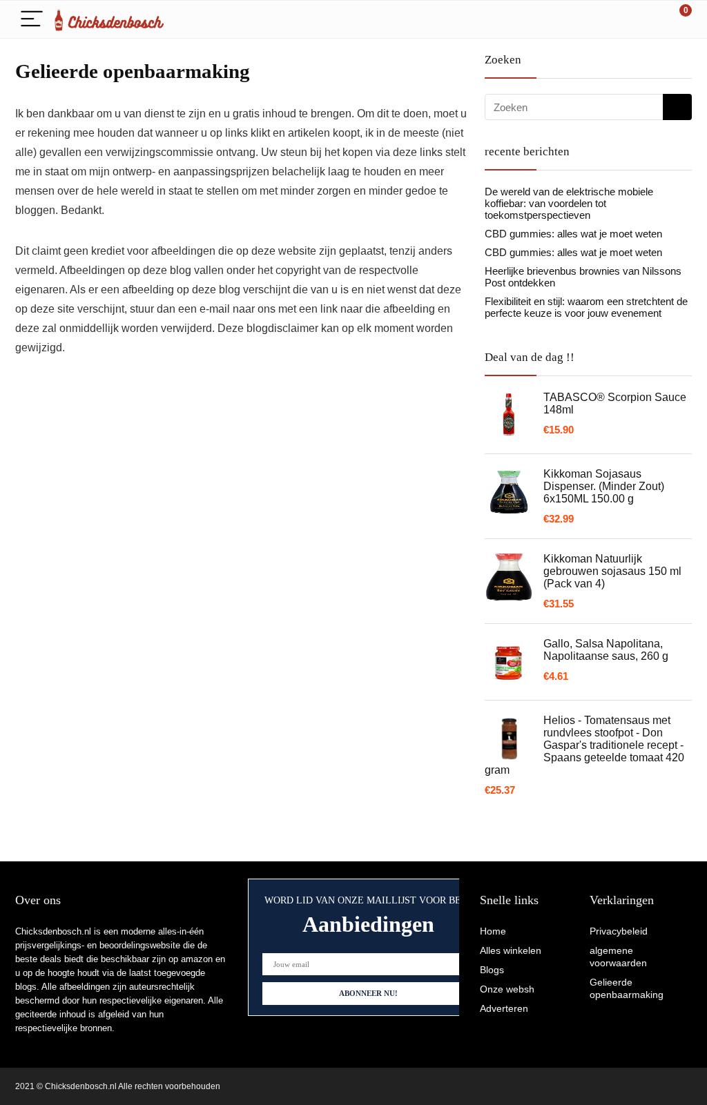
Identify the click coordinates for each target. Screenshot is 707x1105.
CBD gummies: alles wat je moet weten (573, 233)
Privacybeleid (619, 931)
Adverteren (504, 1008)
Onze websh (507, 989)
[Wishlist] (648, 19)
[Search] (619, 19)
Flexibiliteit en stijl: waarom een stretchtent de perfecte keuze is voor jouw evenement (586, 307)
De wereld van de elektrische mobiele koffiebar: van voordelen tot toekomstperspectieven (569, 203)
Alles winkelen (510, 950)
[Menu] (31, 19)
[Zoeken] (677, 107)
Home (493, 931)
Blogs (492, 969)
